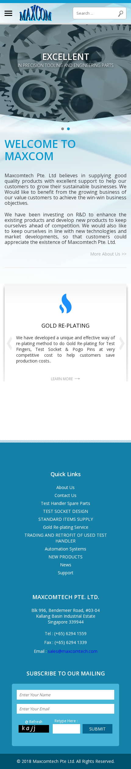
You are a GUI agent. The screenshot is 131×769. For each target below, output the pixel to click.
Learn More (62, 378)
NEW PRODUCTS (65, 557)
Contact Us (65, 495)
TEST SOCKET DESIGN (65, 511)
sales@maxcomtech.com (72, 651)
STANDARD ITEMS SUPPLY (65, 519)
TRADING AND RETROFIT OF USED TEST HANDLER (65, 538)
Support (65, 573)
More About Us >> (108, 254)
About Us (65, 487)
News (65, 565)
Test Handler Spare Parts (65, 503)
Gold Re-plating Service (65, 527)
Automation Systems (65, 549)
